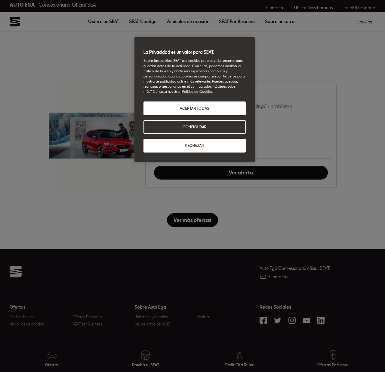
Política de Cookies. (197, 91)
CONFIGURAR (195, 127)
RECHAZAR (194, 145)
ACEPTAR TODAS (194, 108)
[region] (194, 99)
